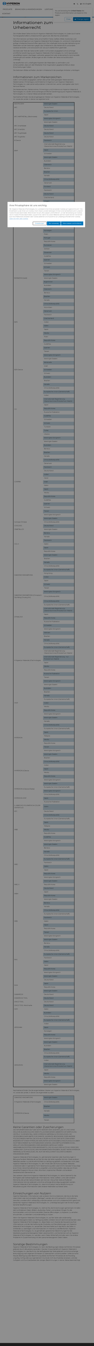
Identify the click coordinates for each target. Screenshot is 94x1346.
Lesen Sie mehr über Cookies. (18, 218)
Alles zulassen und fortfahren (72, 223)
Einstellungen (39, 223)
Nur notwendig (54, 223)
